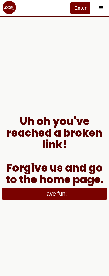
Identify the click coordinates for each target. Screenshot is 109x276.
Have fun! (54, 193)
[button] (101, 8)
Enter (80, 8)
